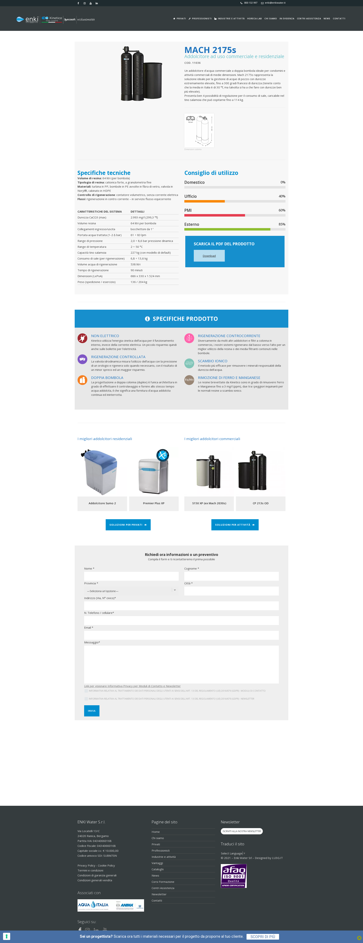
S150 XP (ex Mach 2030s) (209, 503)
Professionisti (161, 850)
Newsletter (159, 894)
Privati (156, 844)
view (102, 471)
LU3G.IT (277, 858)
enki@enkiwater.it (275, 2)
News (155, 875)
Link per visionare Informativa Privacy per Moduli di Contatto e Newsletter (132, 686)
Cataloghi (158, 869)
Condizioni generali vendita (95, 880)
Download (209, 256)
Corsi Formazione (163, 882)
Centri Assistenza (163, 888)
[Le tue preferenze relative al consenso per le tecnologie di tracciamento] (6, 936)
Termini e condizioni (90, 870)
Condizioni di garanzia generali (97, 875)
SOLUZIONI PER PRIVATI (125, 524)
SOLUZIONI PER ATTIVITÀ (232, 524)
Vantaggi (157, 863)
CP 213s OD (261, 503)
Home (156, 832)
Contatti (157, 900)
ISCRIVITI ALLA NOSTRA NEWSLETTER (242, 831)
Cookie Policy (106, 865)
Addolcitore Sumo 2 (102, 503)
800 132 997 (250, 2)
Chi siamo (158, 838)
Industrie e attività (164, 857)
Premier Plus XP (153, 503)
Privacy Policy (86, 865)
